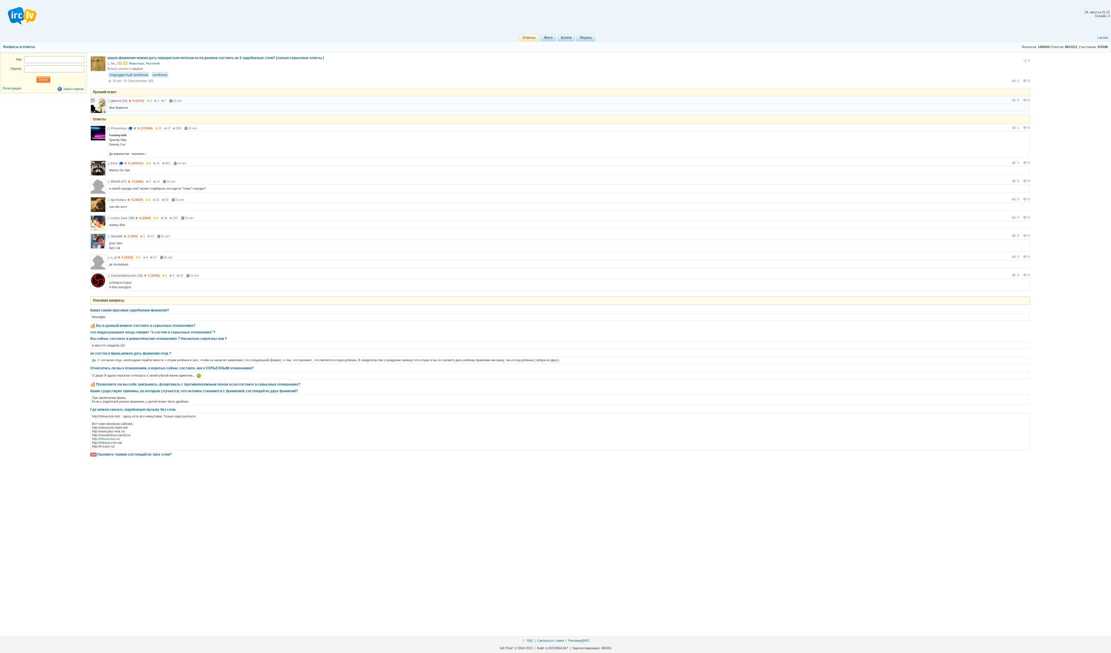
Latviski (1102, 37)
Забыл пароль (73, 89)
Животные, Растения (144, 63)
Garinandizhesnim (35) (127, 275)
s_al (114, 257)
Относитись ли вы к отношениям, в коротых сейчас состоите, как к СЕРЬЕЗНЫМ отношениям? (171, 368)
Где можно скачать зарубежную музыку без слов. (133, 410)
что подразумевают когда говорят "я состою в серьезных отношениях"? (152, 332)
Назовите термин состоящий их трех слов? (135, 454)
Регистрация (12, 88)
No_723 (116, 63)
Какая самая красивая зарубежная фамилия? (129, 310)
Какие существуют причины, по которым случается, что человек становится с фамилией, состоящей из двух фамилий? (194, 391)
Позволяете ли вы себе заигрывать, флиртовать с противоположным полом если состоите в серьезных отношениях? (198, 384)
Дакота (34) (119, 100)
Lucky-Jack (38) (122, 218)
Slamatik (117, 236)
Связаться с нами (550, 640)
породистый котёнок (129, 74)
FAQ (530, 640)
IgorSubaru (118, 199)
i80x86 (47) (119, 181)
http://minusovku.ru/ (106, 439)
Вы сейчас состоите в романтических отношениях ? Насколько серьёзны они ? (158, 339)
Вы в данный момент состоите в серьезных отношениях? (145, 326)
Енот (114, 163)
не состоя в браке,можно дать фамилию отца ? (130, 353)
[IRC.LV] (18, 14)
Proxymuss (119, 128)
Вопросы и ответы (19, 47)
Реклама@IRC (579, 640)
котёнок (160, 74)
